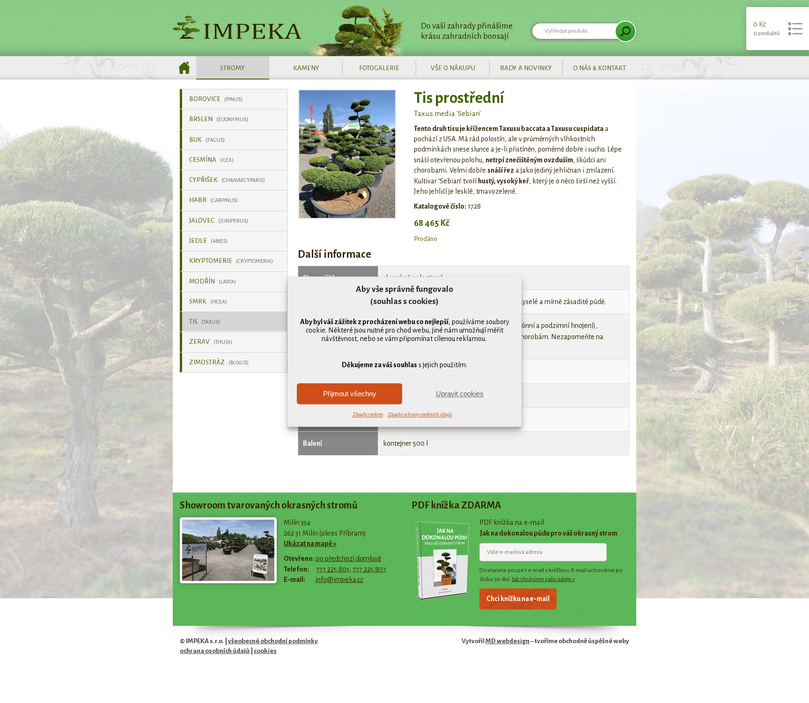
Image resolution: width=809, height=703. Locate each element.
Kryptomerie (231, 260)
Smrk (208, 301)
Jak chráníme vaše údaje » (543, 579)
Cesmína (211, 159)
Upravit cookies (460, 394)
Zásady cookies (368, 415)
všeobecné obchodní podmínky (273, 641)
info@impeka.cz (339, 579)
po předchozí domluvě (348, 558)
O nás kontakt (599, 68)
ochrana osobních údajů (215, 650)
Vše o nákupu (453, 68)
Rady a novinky (526, 68)
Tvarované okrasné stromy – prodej (184, 68)
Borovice (216, 98)
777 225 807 (369, 569)
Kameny (306, 68)
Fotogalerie (379, 68)
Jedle (208, 240)
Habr (213, 199)
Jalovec (218, 220)
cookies (265, 650)
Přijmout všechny (349, 394)
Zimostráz (219, 362)
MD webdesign (507, 641)
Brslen (218, 119)
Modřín (212, 281)
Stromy (232, 68)
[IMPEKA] (237, 27)
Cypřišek (227, 179)
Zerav (210, 341)
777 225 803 (332, 569)
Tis (204, 321)
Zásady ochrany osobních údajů (420, 415)
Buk (207, 139)
